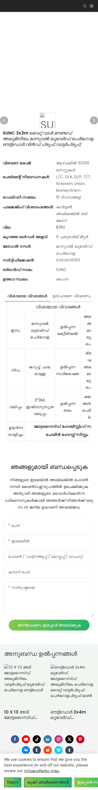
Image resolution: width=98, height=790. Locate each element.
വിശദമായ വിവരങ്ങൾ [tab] (27, 296)
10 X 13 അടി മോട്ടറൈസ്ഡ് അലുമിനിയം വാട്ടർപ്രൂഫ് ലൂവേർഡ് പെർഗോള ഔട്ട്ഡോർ (25, 715)
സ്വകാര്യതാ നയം (41, 770)
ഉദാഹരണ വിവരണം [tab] (72, 296)
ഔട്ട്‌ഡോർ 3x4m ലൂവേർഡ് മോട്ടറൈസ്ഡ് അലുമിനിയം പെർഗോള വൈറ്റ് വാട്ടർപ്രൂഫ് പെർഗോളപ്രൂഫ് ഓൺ (68, 715)
